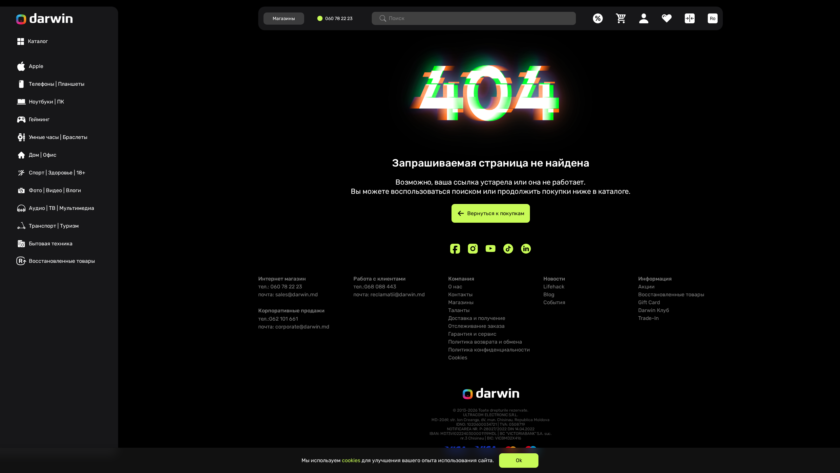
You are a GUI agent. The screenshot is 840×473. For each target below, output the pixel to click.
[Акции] (598, 18)
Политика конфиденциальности (489, 350)
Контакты (460, 294)
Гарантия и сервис (472, 334)
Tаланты (459, 310)
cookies (351, 460)
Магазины (460, 302)
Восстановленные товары (671, 294)
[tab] (32, 41)
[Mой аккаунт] (644, 18)
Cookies (457, 357)
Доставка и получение (476, 318)
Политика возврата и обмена (485, 342)
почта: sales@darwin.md (288, 294)
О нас (455, 286)
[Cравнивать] (690, 18)
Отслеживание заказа (476, 326)
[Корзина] (621, 18)
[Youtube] (490, 249)
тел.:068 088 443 (374, 286)
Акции (646, 286)
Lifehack (553, 286)
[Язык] (713, 18)
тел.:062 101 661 (278, 319)
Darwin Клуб (653, 310)
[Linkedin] (526, 249)
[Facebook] (455, 249)
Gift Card (649, 302)
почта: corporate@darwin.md (293, 327)
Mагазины (284, 18)
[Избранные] (667, 18)
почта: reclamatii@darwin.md (389, 294)
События (554, 302)
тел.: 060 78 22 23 (280, 286)
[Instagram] (473, 249)
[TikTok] (508, 249)
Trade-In (648, 318)
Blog (549, 294)
